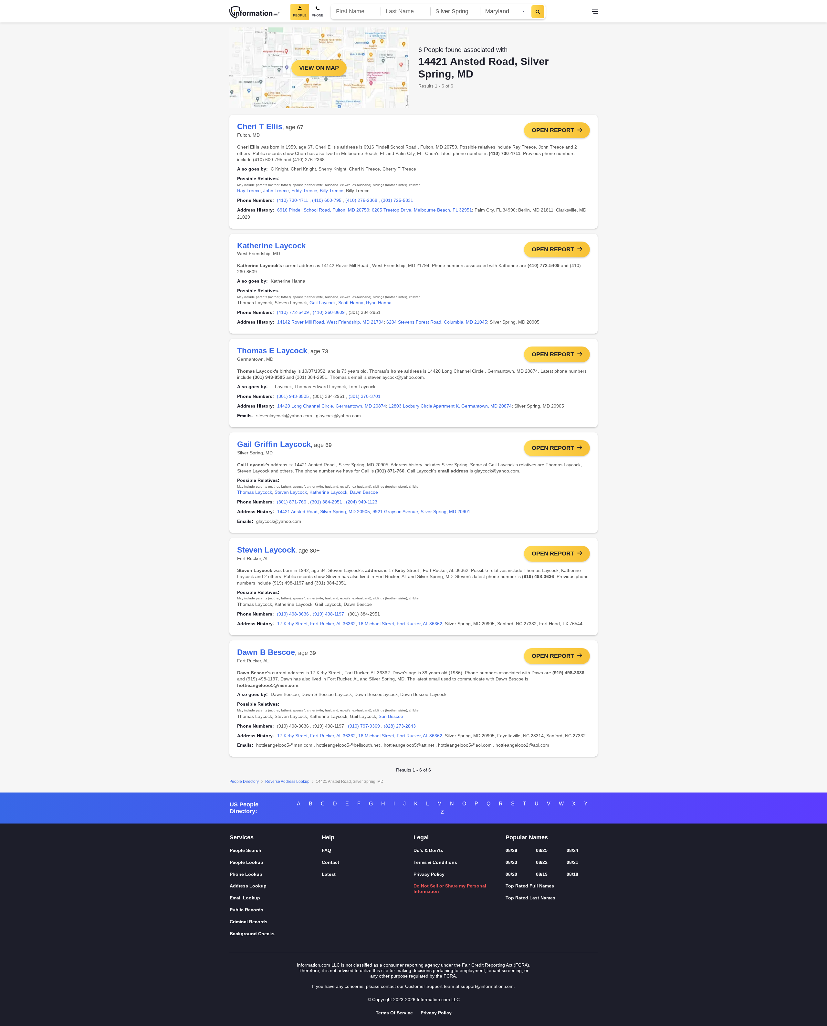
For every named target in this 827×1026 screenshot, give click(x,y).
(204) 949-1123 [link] (361, 501)
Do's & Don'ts (428, 850)
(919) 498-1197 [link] (328, 614)
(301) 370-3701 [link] (365, 396)
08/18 (572, 874)
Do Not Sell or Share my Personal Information (450, 888)
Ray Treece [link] (249, 190)
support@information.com (487, 986)
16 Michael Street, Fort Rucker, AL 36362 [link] (400, 623)
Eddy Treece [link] (304, 190)
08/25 (542, 850)
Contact (330, 862)
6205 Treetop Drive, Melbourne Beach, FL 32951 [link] (422, 209)
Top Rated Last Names (530, 897)
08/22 (542, 862)
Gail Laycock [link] (322, 302)
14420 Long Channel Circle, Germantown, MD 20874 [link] (331, 406)
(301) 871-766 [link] (291, 501)
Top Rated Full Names (530, 885)
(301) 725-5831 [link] (397, 200)
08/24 (572, 850)
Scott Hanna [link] (350, 302)
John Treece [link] (276, 190)
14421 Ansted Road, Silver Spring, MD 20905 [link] (323, 511)
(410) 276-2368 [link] (361, 200)
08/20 (511, 874)
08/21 (572, 862)
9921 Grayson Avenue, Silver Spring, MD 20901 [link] (421, 511)
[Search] (537, 11)
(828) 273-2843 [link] (400, 726)
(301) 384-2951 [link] (326, 501)
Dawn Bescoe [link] (364, 492)
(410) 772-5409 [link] (293, 312)
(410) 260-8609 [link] (329, 312)
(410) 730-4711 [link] (292, 200)
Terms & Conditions (435, 862)
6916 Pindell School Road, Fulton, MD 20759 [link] (323, 209)
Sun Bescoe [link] (391, 716)
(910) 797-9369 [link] (364, 726)
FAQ (326, 850)
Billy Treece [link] (331, 190)
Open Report (553, 130)
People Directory (244, 781)
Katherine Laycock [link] (328, 492)
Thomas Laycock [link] (254, 492)
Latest (329, 874)
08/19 (542, 874)
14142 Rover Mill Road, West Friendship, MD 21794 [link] (330, 322)
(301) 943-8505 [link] (293, 396)
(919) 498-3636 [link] (293, 614)
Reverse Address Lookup (287, 781)
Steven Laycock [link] (291, 492)
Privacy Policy (429, 874)
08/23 (511, 862)
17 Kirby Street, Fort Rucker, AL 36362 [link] (316, 623)
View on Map (319, 68)
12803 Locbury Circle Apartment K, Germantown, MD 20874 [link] (450, 406)
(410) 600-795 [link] (326, 200)
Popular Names (527, 837)
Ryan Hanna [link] (379, 302)
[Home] (254, 12)
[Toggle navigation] (595, 12)
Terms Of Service (394, 1012)
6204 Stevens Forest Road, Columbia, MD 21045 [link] (436, 322)
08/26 (511, 850)
